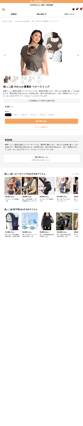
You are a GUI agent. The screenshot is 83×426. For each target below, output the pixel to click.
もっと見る (75, 174)
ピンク (8, 115)
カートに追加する (41, 127)
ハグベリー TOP (7, 21)
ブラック (24, 115)
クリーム (42, 115)
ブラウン (51, 115)
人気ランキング (69, 14)
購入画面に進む (41, 121)
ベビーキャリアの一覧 (22, 21)
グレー (16, 115)
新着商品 (14, 14)
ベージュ (33, 115)
